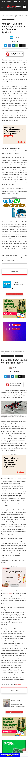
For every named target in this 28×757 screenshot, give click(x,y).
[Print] (24, 45)
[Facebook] (9, 45)
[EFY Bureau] (12, 37)
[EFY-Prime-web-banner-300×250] (14, 341)
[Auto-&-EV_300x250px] (14, 217)
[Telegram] (5, 45)
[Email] (20, 45)
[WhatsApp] (16, 45)
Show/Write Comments (14, 294)
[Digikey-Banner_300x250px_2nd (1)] (14, 144)
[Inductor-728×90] (14, 756)
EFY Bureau (17, 37)
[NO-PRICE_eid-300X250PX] (14, 317)
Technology (12, 19)
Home (3, 15)
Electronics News (9, 15)
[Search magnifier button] (24, 7)
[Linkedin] (13, 45)
